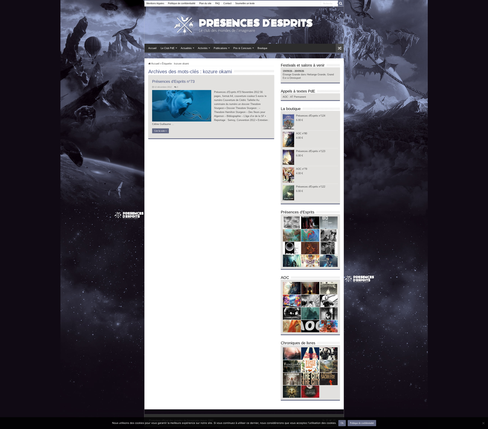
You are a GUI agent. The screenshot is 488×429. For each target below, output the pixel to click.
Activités (203, 48)
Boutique (262, 48)
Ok (342, 423)
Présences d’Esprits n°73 (173, 81)
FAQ (217, 3)
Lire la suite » (160, 131)
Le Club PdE (168, 48)
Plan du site (205, 3)
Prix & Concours (242, 48)
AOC (286, 96)
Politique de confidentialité (181, 3)
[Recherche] (341, 3)
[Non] (483, 423)
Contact (227, 3)
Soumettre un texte (245, 3)
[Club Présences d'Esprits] (244, 24)
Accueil (152, 48)
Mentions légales (155, 3)
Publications (220, 48)
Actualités (186, 48)
